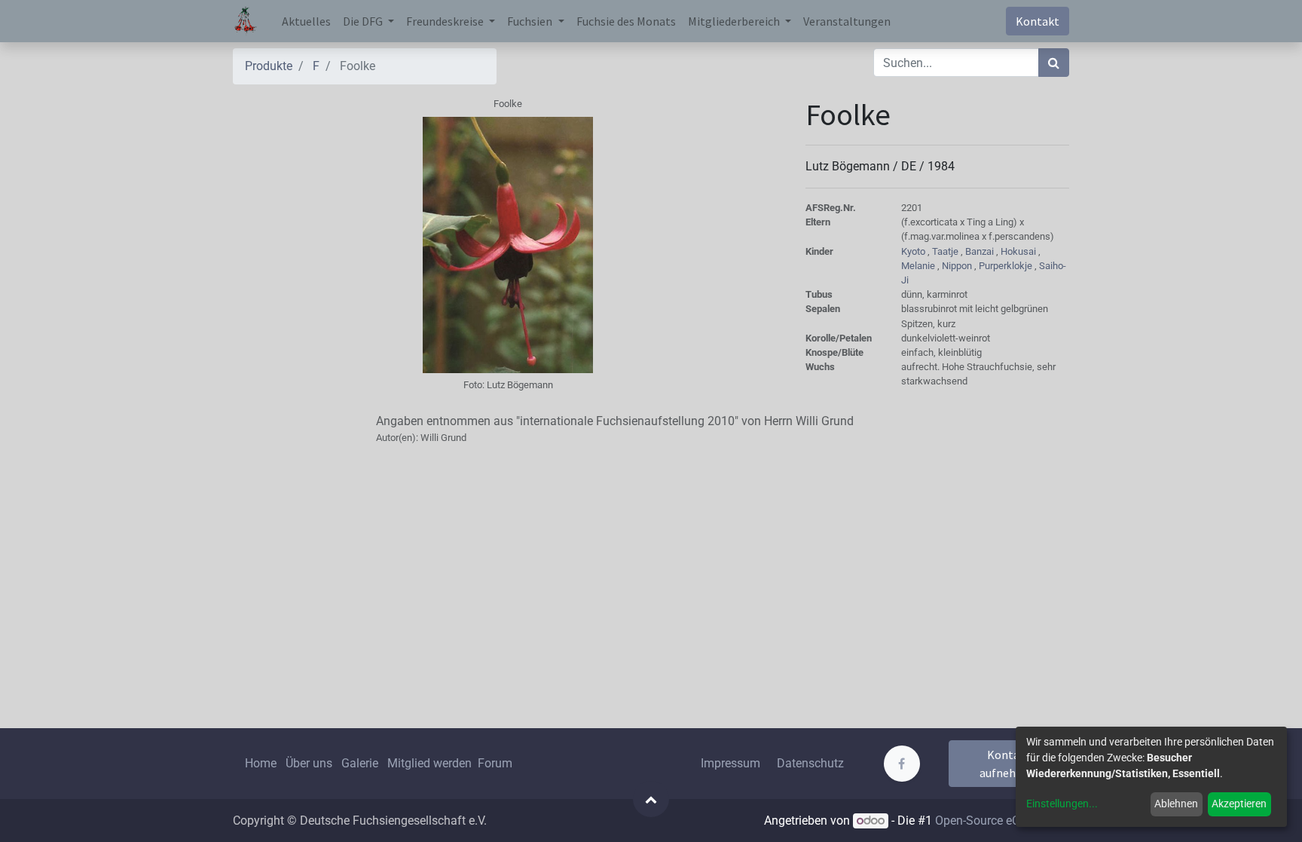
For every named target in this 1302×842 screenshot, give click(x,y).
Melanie (919, 265)
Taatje (946, 251)
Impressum (730, 763)
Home (261, 763)
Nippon (958, 265)
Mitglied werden (431, 763)
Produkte (268, 66)
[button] (651, 799)
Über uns (309, 763)
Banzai (980, 251)
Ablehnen (1176, 804)
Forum (495, 763)
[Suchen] (1053, 62)
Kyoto (914, 251)
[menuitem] (306, 21)
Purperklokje (1007, 265)
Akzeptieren (1239, 804)
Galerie (359, 763)
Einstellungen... (1062, 804)
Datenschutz (810, 763)
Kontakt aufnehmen (1009, 763)
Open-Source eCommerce (1002, 820)
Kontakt (1037, 21)
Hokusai (1019, 251)
